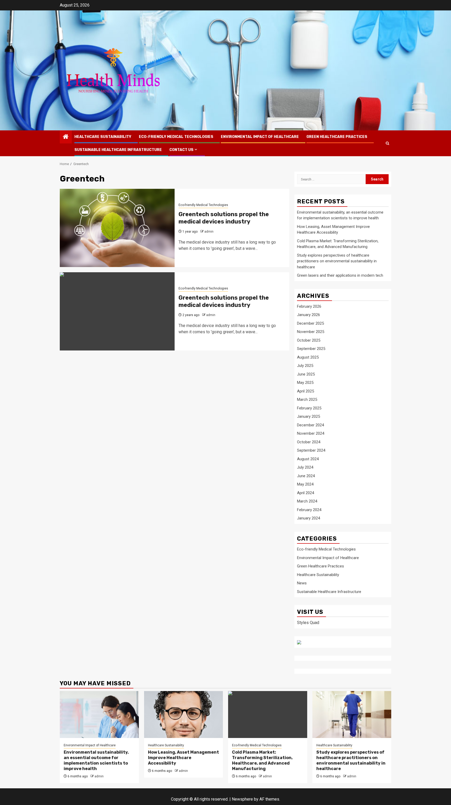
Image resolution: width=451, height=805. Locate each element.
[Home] (66, 137)
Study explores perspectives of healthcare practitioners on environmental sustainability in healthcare (337, 261)
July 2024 (305, 467)
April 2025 (305, 391)
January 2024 (308, 518)
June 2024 (306, 476)
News (302, 583)
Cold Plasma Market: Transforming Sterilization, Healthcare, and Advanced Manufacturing (262, 760)
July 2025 (305, 365)
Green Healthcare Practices (336, 137)
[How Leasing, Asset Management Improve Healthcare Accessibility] (183, 714)
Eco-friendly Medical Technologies (176, 137)
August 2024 (308, 459)
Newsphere (242, 799)
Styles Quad (308, 622)
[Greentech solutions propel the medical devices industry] (117, 228)
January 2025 (308, 416)
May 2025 (305, 382)
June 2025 (306, 374)
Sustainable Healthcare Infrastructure (118, 150)
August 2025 (308, 357)
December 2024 (310, 425)
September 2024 (311, 450)
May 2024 (305, 484)
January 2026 (308, 314)
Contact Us (181, 150)
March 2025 (307, 399)
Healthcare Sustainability (102, 137)
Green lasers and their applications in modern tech (340, 275)
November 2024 (310, 433)
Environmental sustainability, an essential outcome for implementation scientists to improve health (96, 760)
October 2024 (308, 442)
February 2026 (309, 306)
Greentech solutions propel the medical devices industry (224, 218)
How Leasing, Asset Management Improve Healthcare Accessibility (183, 758)
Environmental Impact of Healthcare (260, 137)
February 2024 (309, 509)
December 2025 (310, 323)
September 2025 (311, 348)
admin (208, 231)
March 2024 (307, 501)
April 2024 (305, 493)
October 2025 (308, 340)
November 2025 (310, 331)
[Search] (387, 143)
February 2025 (309, 408)
